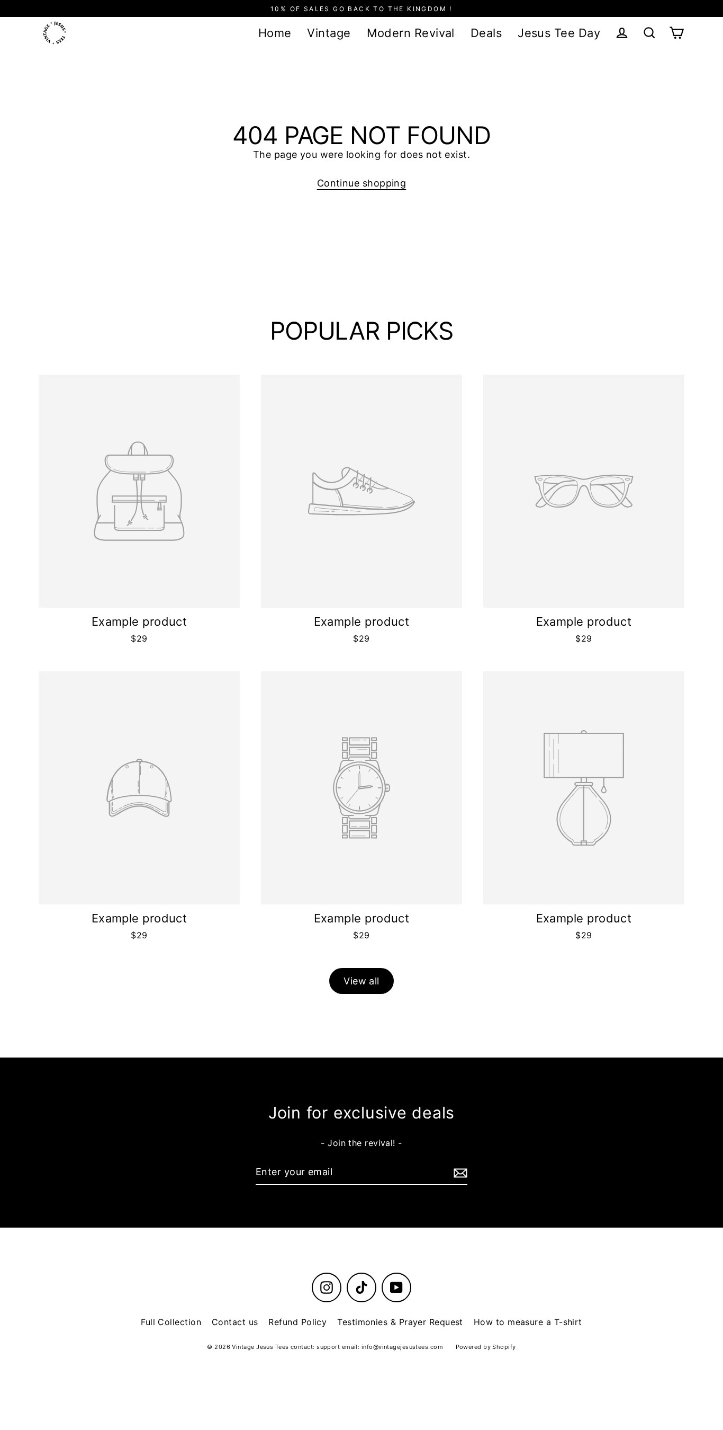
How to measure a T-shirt (528, 1322)
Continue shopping (361, 183)
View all (361, 981)
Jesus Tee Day (559, 33)
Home (275, 33)
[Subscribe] (458, 1172)
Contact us (235, 1322)
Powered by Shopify (486, 1347)
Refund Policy (297, 1322)
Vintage (328, 33)
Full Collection (171, 1322)
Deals (486, 33)
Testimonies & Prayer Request (400, 1322)
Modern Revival (411, 33)
